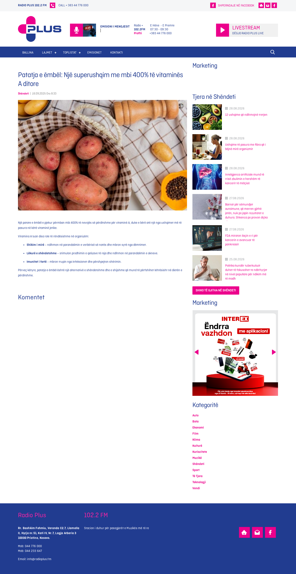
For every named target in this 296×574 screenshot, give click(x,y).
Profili (138, 33)
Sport (196, 470)
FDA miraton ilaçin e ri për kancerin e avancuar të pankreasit (241, 240)
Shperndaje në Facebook (236, 5)
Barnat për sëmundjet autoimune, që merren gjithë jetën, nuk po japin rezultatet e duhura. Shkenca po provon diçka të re (246, 213)
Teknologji (199, 482)
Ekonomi (198, 427)
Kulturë (197, 445)
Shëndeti (23, 93)
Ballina (27, 52)
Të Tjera (197, 476)
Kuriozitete (199, 451)
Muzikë (197, 458)
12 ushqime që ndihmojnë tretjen (246, 114)
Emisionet (94, 52)
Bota (195, 421)
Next (274, 352)
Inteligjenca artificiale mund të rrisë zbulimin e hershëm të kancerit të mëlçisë (244, 179)
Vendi (196, 488)
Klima (196, 439)
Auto (195, 415)
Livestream (246, 28)
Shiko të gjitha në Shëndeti (216, 290)
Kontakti (116, 52)
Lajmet (47, 52)
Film (195, 433)
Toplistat (69, 52)
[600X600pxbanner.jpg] (235, 353)
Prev (196, 352)
